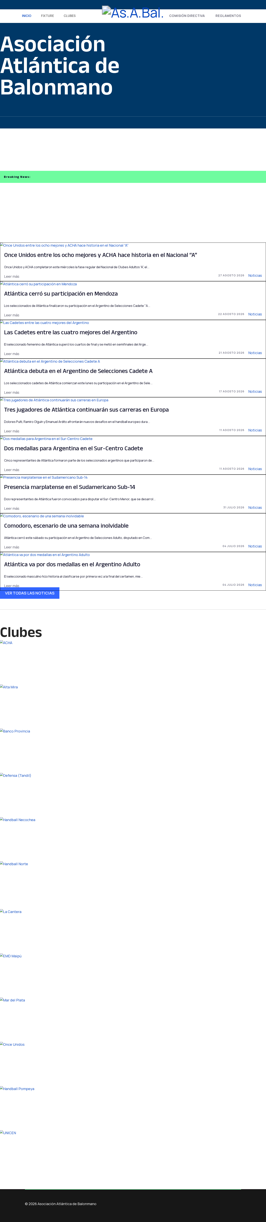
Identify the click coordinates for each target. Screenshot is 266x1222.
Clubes (70, 16)
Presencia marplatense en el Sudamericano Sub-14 (69, 486)
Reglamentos (228, 16)
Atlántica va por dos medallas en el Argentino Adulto (72, 564)
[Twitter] (32, 5)
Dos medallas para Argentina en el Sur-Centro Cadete (73, 448)
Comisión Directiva (187, 16)
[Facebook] (26, 5)
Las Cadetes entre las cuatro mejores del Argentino (70, 332)
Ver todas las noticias (30, 593)
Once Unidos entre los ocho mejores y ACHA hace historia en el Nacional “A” (100, 254)
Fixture (47, 16)
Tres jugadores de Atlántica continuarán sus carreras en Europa (86, 409)
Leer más (11, 276)
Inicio (26, 16)
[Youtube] (39, 5)
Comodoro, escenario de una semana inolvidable (66, 525)
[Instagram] (45, 5)
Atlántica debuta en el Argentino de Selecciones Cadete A (78, 370)
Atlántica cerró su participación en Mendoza (61, 293)
